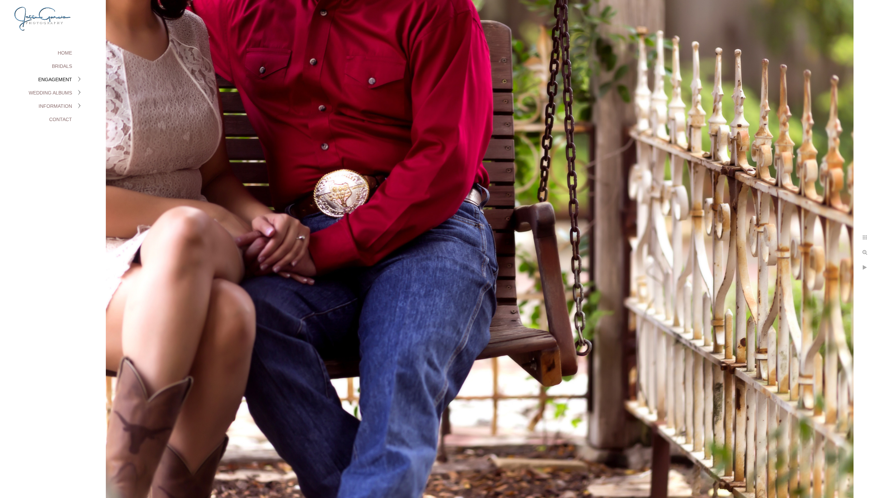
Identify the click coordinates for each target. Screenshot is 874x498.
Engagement (55, 79)
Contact (60, 119)
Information (55, 106)
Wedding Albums (50, 93)
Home (65, 53)
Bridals (62, 66)
